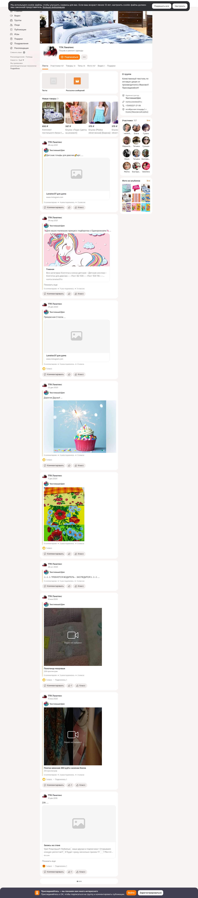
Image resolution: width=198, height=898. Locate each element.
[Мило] (44, 866)
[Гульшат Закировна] (146, 140)
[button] (69, 57)
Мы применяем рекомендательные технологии (23, 66)
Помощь (29, 57)
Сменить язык (16, 52)
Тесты (44, 90)
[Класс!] (44, 368)
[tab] (45, 65)
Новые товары (49, 98)
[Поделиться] (69, 207)
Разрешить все (161, 6)
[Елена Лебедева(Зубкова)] (136, 128)
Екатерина (146, 159)
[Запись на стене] (79, 831)
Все (148, 120)
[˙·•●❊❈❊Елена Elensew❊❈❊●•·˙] (127, 128)
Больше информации (54, 7)
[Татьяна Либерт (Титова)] (136, 153)
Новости (14, 60)
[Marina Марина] (127, 166)
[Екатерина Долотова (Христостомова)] (136, 166)
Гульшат (146, 146)
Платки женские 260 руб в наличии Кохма (65, 768)
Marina (127, 172)
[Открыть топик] (79, 576)
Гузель (146, 133)
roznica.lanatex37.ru (134, 102)
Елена (136, 133)
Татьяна (136, 146)
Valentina (146, 172)
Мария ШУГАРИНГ (130, 146)
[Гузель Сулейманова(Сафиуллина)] (146, 128)
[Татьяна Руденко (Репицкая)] (136, 140)
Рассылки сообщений (75, 90)
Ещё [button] (20, 60)
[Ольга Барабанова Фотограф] (127, 153)
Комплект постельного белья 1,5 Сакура (53, 132)
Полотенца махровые (54, 668)
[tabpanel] (79, 507)
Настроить (180, 6)
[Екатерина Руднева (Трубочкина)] (146, 153)
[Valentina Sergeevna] (146, 166)
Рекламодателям (17, 57)
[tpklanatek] (44, 143)
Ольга (126, 159)
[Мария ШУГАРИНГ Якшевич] (127, 140)
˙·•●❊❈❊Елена (128, 133)
